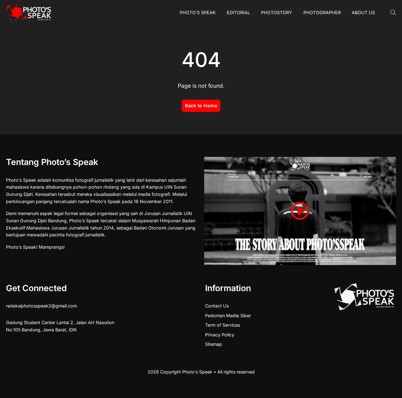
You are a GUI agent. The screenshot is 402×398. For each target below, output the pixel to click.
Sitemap (213, 344)
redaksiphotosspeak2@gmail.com (41, 305)
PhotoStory (276, 12)
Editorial (238, 12)
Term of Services (222, 325)
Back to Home (201, 105)
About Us (363, 12)
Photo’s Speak (198, 12)
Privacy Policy (219, 334)
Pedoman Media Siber (228, 315)
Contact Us (217, 305)
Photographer (322, 12)
